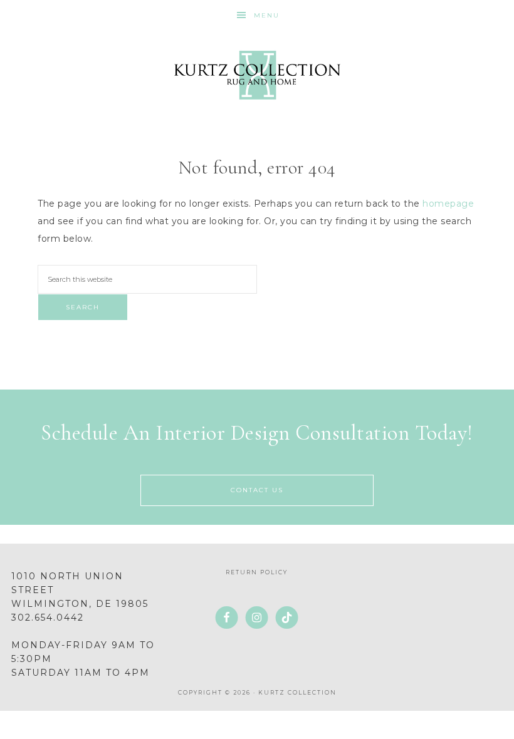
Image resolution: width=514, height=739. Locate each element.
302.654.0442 (47, 617)
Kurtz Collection (257, 75)
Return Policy (257, 572)
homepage (448, 203)
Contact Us (257, 490)
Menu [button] (267, 15)
